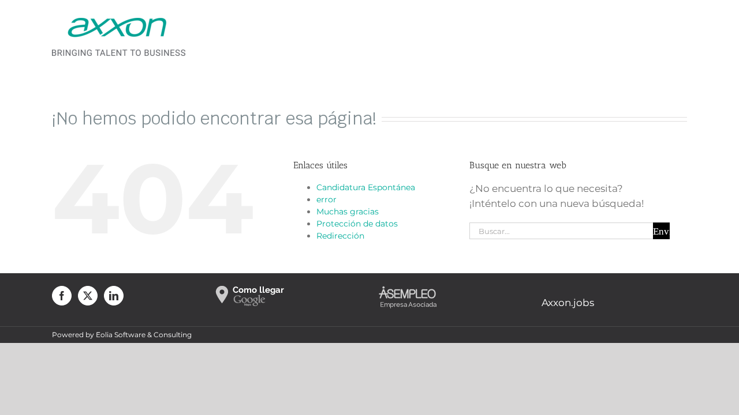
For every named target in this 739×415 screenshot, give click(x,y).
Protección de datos (357, 223)
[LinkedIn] (114, 295)
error (326, 199)
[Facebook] (62, 295)
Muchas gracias (347, 211)
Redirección (340, 236)
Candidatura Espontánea (365, 187)
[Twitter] (88, 295)
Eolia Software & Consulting (144, 334)
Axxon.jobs (568, 302)
